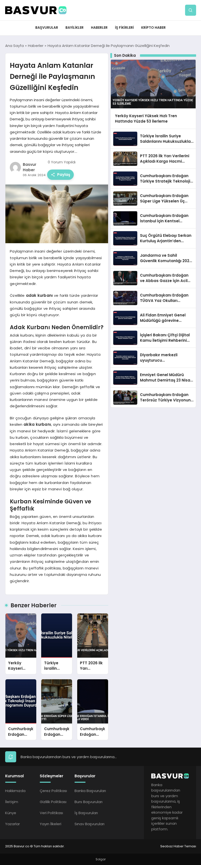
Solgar (101, 859)
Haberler (99, 27)
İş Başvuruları (86, 812)
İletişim (11, 801)
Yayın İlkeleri (50, 823)
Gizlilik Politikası (53, 801)
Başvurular (46, 27)
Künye (10, 812)
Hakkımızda (15, 790)
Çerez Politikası (53, 790)
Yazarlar (12, 823)
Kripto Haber (153, 27)
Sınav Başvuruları (89, 823)
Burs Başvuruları (88, 801)
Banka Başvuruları (90, 790)
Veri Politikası (51, 812)
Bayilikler (74, 27)
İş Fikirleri (124, 27)
